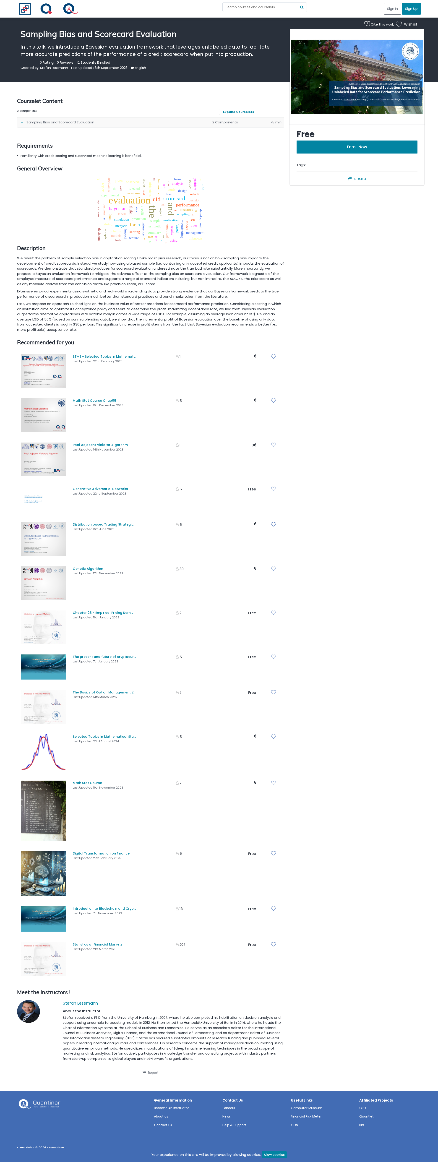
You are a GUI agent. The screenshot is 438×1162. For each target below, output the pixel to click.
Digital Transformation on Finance (101, 853)
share (360, 178)
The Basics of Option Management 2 (103, 692)
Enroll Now (357, 147)
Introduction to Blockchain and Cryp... (104, 908)
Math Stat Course (87, 783)
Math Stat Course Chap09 (94, 400)
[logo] (39, 1105)
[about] (132, 67)
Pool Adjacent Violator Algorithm (100, 445)
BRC (362, 1125)
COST (295, 1125)
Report (153, 1072)
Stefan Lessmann (54, 67)
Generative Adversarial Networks (100, 489)
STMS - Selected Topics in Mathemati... (104, 356)
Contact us (163, 1125)
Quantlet (366, 1116)
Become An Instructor (171, 1108)
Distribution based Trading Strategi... (103, 524)
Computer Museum (306, 1108)
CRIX (362, 1108)
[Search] (302, 7)
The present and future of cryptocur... (104, 656)
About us (161, 1116)
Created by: (30, 67)
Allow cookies (274, 1154)
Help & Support (234, 1125)
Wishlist (410, 24)
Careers (228, 1108)
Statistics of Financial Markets (98, 944)
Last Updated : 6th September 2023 (99, 67)
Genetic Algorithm (88, 568)
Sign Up (411, 8)
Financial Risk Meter (306, 1116)
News (226, 1116)
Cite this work (382, 24)
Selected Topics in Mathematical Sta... (104, 736)
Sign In (392, 8)
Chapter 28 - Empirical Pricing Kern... (103, 612)
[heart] (274, 357)
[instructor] (28, 1012)
